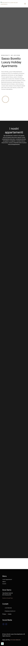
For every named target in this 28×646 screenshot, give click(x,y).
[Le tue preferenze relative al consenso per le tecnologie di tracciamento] (2, 643)
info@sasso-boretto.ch (10, 611)
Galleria (4, 581)
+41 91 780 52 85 (8, 608)
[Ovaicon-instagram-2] (6, 624)
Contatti (4, 583)
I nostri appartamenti (7, 579)
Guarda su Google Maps (7, 598)
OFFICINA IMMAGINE (15, 640)
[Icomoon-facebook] (3, 624)
